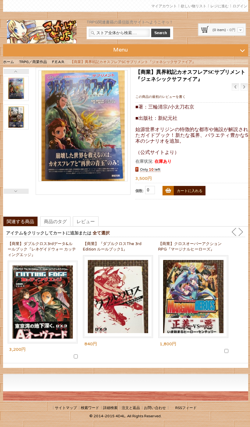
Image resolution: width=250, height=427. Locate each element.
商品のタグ (55, 221)
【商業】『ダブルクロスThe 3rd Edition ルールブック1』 (112, 246)
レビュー (86, 221)
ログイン (240, 6)
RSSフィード (186, 407)
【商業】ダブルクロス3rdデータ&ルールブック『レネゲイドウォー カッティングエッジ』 (42, 249)
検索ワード (90, 407)
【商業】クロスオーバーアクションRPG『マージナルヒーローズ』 (190, 246)
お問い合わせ (155, 407)
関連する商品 (20, 221)
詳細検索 (110, 407)
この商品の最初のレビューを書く (160, 96)
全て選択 (101, 232)
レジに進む (219, 6)
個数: (139, 190)
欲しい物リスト (193, 6)
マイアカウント (164, 6)
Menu (120, 49)
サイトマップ (66, 407)
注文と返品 (131, 407)
